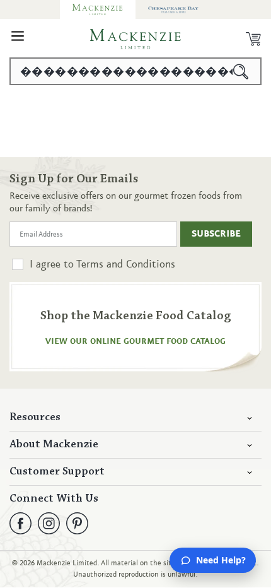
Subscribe (216, 234)
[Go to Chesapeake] (173, 9)
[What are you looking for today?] (241, 71)
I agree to (102, 264)
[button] (17, 39)
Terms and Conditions (125, 264)
